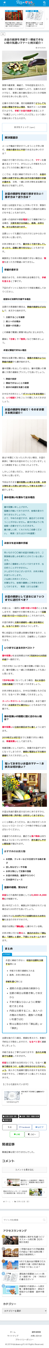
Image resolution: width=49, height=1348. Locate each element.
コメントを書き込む (24, 1170)
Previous (2, 19)
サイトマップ (12, 1336)
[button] (32, 1134)
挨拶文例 (8, 1120)
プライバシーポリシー (24, 1339)
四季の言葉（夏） (11, 1116)
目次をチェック (21, 127)
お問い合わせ (36, 1336)
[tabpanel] (14, 18)
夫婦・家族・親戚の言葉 (30, 1116)
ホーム (13, 1332)
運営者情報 (36, 1332)
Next (47, 19)
